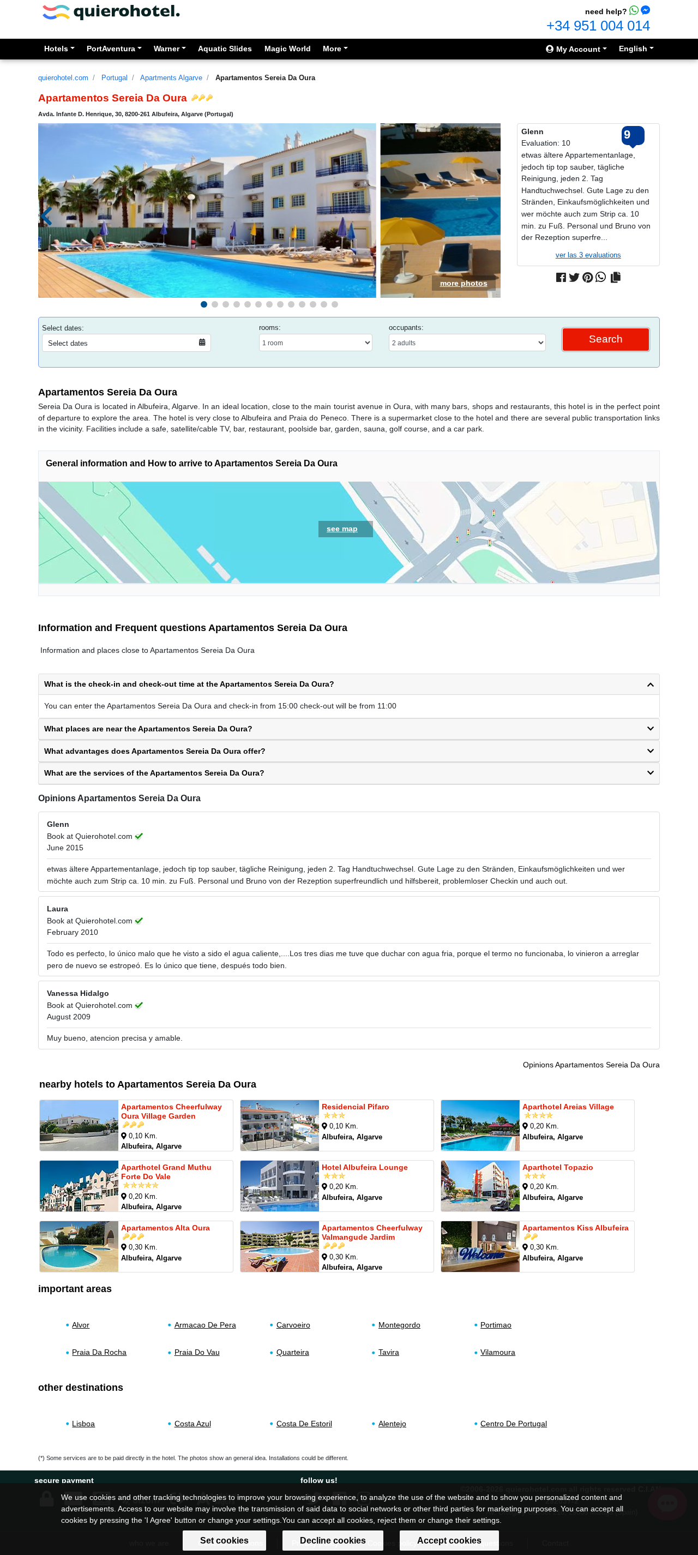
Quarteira (292, 1352)
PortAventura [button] (111, 48)
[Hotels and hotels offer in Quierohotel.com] (111, 11)
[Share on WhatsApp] (600, 278)
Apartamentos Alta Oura (165, 1227)
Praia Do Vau (197, 1352)
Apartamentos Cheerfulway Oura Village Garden (171, 1111)
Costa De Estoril (304, 1423)
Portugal (114, 78)
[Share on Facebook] (561, 278)
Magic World (287, 48)
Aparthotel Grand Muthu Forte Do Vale (166, 1172)
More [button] (332, 48)
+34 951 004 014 (598, 25)
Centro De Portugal (513, 1423)
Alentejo (392, 1423)
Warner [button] (166, 48)
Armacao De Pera (205, 1324)
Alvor (80, 1324)
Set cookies (224, 1540)
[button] (204, 304)
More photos (464, 283)
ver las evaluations (588, 255)
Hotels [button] (56, 48)
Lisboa (83, 1423)
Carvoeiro (293, 1324)
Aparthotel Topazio (557, 1167)
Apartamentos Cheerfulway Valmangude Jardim (372, 1232)
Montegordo (399, 1324)
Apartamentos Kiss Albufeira (575, 1227)
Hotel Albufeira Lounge (365, 1167)
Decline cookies (333, 1540)
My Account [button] (577, 49)
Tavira (388, 1352)
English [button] (633, 48)
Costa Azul (192, 1423)
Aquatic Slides (225, 48)
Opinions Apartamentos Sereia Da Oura (591, 1064)
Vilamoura (497, 1352)
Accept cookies (449, 1540)
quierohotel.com (63, 78)
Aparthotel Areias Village (568, 1106)
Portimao (496, 1324)
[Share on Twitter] (574, 278)
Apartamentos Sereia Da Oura (265, 78)
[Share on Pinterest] (587, 278)
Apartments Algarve (171, 78)
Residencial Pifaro (355, 1106)
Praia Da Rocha (99, 1352)
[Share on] (616, 278)
